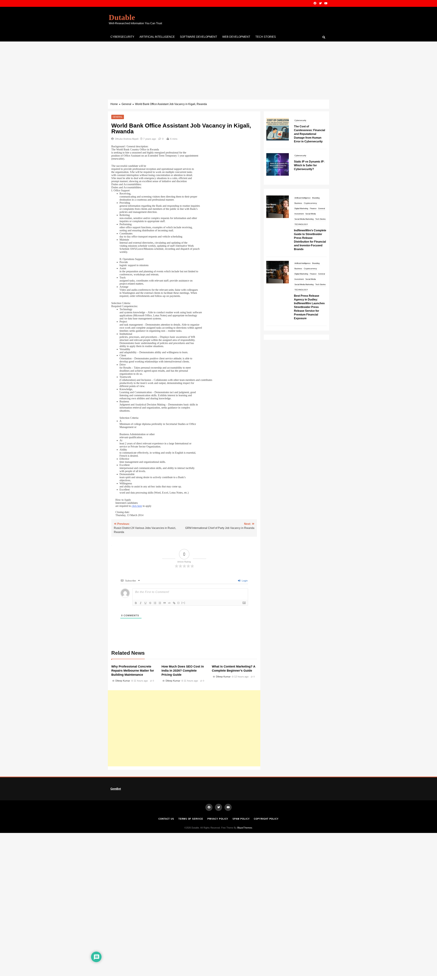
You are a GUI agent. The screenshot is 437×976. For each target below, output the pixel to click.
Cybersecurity (122, 36)
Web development (236, 36)
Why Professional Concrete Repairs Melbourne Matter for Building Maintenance (132, 670)
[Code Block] (169, 603)
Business (298, 203)
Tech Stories (265, 36)
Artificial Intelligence (302, 198)
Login (244, 580)
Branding (316, 198)
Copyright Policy (266, 819)
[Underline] (145, 603)
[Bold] (135, 603)
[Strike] (150, 603)
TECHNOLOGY (314, 154)
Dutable (122, 17)
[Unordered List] (159, 603)
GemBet (115, 788)
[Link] (174, 603)
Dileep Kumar (122, 680)
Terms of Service (190, 819)
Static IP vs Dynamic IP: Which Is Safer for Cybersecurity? (309, 130)
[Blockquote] (164, 603)
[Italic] (140, 603)
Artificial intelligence (157, 36)
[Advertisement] (218, 67)
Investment (299, 214)
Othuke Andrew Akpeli (126, 138)
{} (178, 602)
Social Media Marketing (304, 219)
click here (137, 505)
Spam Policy (241, 819)
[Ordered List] (155, 603)
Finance (313, 208)
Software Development (198, 36)
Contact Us (166, 819)
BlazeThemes (244, 827)
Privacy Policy (217, 819)
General (118, 117)
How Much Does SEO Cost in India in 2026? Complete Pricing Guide (182, 670)
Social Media (310, 214)
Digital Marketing (301, 208)
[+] (183, 602)
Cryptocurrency (310, 203)
